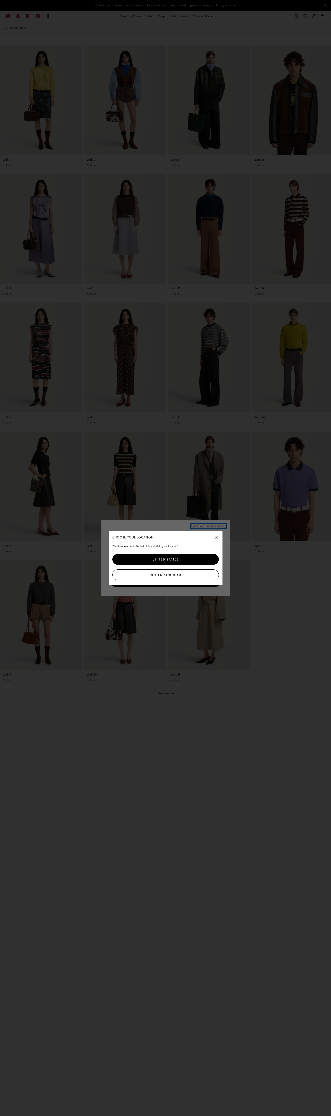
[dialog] (165, 558)
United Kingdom (166, 575)
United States (165, 559)
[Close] (216, 538)
